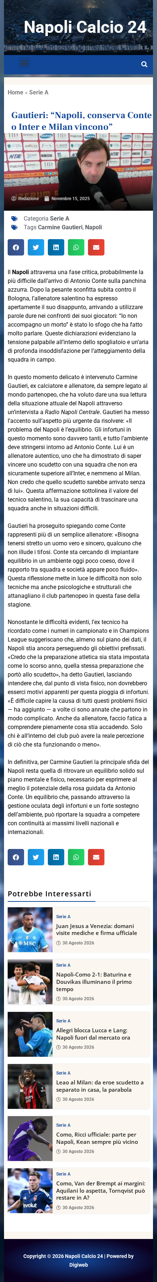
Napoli (93, 227)
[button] (24, 63)
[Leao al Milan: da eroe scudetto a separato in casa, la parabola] (30, 1086)
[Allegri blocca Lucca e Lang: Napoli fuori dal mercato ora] (30, 1034)
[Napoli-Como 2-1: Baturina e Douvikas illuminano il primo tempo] (30, 981)
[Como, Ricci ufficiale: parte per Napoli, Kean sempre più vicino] (30, 1138)
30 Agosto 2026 (78, 943)
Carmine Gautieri (60, 227)
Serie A (39, 92)
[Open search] (144, 65)
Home (15, 92)
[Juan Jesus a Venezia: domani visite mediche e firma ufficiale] (30, 929)
